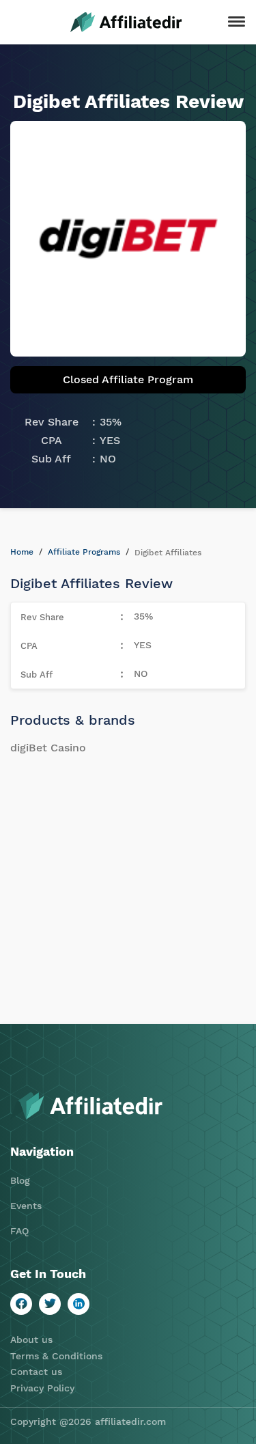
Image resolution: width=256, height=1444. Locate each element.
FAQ (19, 1230)
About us (31, 1339)
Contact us (36, 1371)
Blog (20, 1180)
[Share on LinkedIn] (78, 1304)
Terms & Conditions (56, 1355)
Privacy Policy (42, 1388)
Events (26, 1205)
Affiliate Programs (84, 552)
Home (21, 552)
